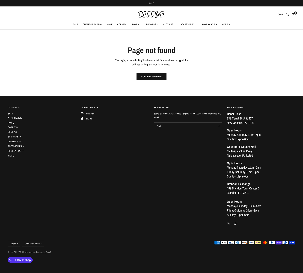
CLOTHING (168, 24)
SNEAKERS (151, 24)
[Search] (287, 14)
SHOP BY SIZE (208, 24)
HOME (110, 24)
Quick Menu (14, 107)
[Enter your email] (219, 126)
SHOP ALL (136, 24)
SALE (151, 3)
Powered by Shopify (43, 252)
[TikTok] (237, 223)
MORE (225, 24)
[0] (293, 14)
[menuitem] (75, 24)
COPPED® (122, 24)
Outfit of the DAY (92, 24)
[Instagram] (230, 223)
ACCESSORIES (187, 24)
